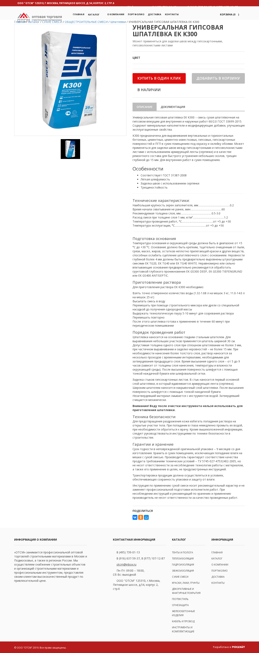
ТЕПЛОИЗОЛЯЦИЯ (183, 558)
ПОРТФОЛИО (136, 14)
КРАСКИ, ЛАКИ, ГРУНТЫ (186, 583)
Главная (78, 14)
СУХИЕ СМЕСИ (180, 576)
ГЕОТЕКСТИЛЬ (180, 599)
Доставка (154, 14)
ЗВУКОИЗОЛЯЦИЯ (183, 570)
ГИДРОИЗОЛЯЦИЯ (183, 564)
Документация (173, 107)
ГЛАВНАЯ (217, 552)
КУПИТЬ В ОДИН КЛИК (159, 78)
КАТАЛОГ (216, 558)
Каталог (94, 14)
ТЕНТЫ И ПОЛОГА (182, 552)
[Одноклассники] (140, 517)
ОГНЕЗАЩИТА (180, 605)
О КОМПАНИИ (219, 564)
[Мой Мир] (146, 517)
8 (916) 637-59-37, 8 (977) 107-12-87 (141, 558)
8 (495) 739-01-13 (128, 552)
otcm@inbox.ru (126, 564)
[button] (229, 14)
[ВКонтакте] (135, 517)
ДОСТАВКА (218, 576)
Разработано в (222, 647)
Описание (145, 107)
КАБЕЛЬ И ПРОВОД (183, 621)
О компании (115, 14)
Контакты (172, 14)
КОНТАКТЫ (218, 583)
